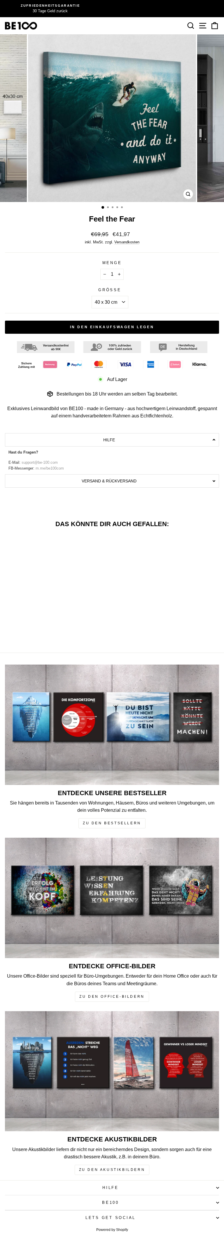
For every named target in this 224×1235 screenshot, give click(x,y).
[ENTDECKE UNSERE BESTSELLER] (112, 725)
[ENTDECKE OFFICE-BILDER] (112, 898)
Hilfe (110, 1188)
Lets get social (110, 1218)
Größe (109, 290)
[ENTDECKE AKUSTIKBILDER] (112, 1071)
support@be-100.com (40, 463)
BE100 (110, 1203)
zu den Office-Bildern (112, 997)
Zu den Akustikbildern (112, 1170)
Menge (112, 263)
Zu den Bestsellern (112, 823)
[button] (112, 440)
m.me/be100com (50, 468)
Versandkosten (126, 242)
